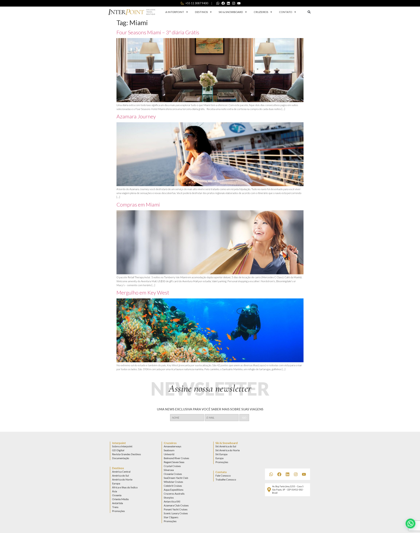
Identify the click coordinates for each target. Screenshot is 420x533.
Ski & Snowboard (231, 11)
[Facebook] (223, 3)
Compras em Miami (138, 204)
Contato (285, 11)
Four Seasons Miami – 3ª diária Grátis (157, 32)
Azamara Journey (136, 116)
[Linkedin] (228, 3)
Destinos (201, 11)
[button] (309, 12)
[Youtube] (239, 3)
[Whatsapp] (217, 3)
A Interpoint (174, 11)
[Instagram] (233, 3)
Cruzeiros (261, 11)
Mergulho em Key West (142, 292)
